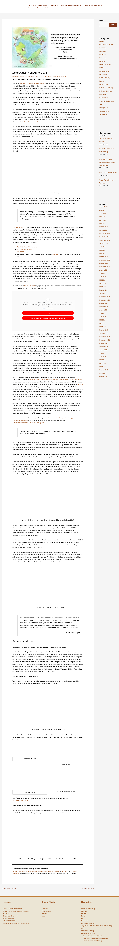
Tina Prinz (64, 871)
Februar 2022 (103, 370)
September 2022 (104, 346)
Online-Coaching (104, 78)
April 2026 (102, 220)
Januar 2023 (103, 333)
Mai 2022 (102, 360)
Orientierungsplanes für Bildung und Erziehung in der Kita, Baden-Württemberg (56, 379)
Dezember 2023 (104, 297)
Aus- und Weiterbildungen (70, 5)
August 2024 (103, 270)
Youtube (44, 913)
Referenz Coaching (105, 91)
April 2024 (102, 283)
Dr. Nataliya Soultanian (52, 871)
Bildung (14, 76)
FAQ (82, 918)
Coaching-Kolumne (35, 8)
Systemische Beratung (106, 101)
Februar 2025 (103, 257)
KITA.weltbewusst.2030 (24, 249)
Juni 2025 (102, 247)
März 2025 (102, 253)
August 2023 (103, 310)
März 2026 (102, 223)
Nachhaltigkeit (56, 76)
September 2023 (104, 307)
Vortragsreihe (103, 108)
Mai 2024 (102, 280)
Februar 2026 (103, 227)
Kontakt (47, 8)
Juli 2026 (102, 210)
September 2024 (104, 267)
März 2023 (102, 327)
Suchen (101, 21)
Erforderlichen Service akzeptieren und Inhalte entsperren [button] (48, 318)
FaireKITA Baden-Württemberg (27, 247)
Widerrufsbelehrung (87, 931)
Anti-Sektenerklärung (88, 923)
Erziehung (20, 76)
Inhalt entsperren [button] (48, 313)
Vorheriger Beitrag (9, 888)
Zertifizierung (103, 114)
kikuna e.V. (56, 254)
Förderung (102, 54)
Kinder (49, 76)
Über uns (84, 911)
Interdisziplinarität (105, 64)
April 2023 (102, 323)
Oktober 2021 (103, 376)
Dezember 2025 (104, 233)
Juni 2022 (102, 356)
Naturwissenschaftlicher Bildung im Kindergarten (28, 423)
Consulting (102, 48)
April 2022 (102, 363)
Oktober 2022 (103, 343)
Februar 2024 (103, 290)
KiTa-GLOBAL (21, 252)
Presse (101, 81)
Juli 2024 (102, 273)
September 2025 (104, 240)
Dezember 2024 (104, 260)
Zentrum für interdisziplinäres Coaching (42, 5)
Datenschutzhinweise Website (93, 936)
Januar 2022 (103, 373)
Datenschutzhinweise (88, 933)
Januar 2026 (103, 230)
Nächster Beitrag (87, 888)
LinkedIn (45, 909)
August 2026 (103, 207)
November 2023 (104, 300)
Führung (102, 61)
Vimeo (44, 916)
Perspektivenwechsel (31, 122)
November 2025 (104, 237)
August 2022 (103, 350)
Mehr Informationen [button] (48, 308)
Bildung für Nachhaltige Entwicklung (32, 83)
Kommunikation (104, 71)
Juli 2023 (102, 313)
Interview (102, 68)
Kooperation (103, 74)
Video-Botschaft (29, 286)
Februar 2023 (103, 330)
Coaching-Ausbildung (106, 44)
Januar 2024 (103, 293)
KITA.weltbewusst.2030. (20, 801)
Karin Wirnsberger (18, 227)
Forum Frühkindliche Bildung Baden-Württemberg (28, 871)
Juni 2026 (102, 213)
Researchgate (46, 911)
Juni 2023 (102, 317)
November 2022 (104, 340)
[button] (57, 5)
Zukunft (64, 76)
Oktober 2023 (103, 303)
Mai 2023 (102, 320)
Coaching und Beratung (92, 5)
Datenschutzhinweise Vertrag (92, 941)
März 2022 (102, 367)
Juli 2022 (102, 353)
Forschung (102, 58)
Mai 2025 (102, 250)
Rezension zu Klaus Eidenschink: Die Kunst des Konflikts (107, 162)
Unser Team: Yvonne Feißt (108, 172)
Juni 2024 (102, 277)
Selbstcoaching (104, 98)
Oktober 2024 (103, 263)
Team (101, 104)
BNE (40, 76)
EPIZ (44, 76)
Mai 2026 (102, 217)
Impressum (85, 921)
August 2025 (103, 243)
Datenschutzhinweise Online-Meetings (95, 938)
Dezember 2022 (104, 336)
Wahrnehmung (104, 111)
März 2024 (102, 287)
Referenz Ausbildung (106, 88)
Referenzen (103, 94)
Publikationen (103, 84)
